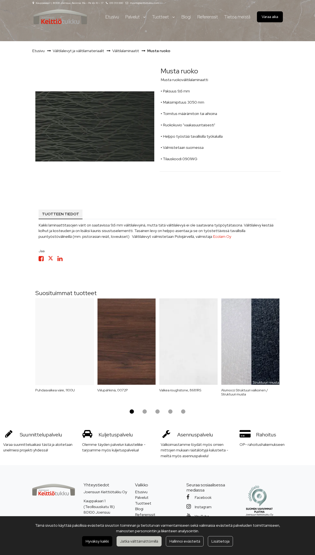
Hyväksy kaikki (97, 541)
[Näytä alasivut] (144, 17)
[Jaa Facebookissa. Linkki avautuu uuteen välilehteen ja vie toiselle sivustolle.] (43, 259)
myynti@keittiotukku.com (144, 3)
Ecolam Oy (222, 236)
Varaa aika (270, 16)
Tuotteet (143, 503)
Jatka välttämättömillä (139, 541)
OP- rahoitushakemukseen (262, 444)
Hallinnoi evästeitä (184, 541)
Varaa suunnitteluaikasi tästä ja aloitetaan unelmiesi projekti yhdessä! (37, 447)
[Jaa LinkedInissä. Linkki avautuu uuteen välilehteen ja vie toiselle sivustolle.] (61, 259)
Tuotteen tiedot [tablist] (60, 213)
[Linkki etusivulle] (60, 16)
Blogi (139, 508)
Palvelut (141, 497)
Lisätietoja (220, 541)
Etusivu (141, 491)
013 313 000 (116, 3)
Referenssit (145, 514)
